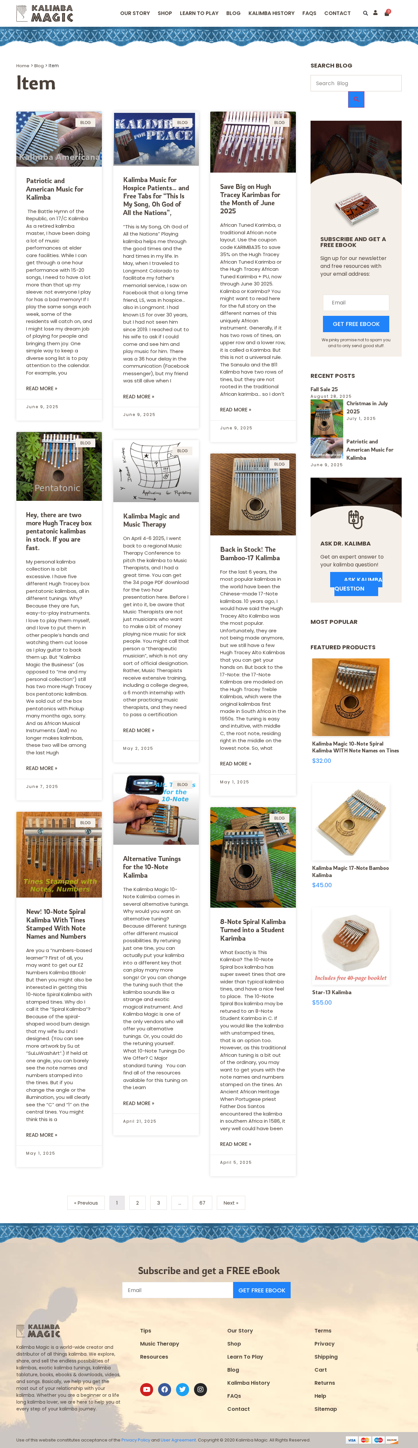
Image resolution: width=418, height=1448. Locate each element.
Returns (324, 1383)
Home (22, 66)
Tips (145, 1330)
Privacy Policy (135, 1440)
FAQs (234, 1396)
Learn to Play (199, 13)
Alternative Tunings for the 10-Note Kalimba (152, 867)
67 (205, 1201)
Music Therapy (159, 1344)
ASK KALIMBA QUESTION (358, 584)
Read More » (41, 388)
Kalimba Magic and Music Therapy (151, 520)
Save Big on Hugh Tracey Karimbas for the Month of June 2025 (250, 198)
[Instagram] (200, 1389)
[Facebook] (164, 1389)
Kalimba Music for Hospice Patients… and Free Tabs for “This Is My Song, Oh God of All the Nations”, (156, 196)
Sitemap (325, 1409)
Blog (233, 13)
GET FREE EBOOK (356, 324)
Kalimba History (272, 13)
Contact (337, 13)
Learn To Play (245, 1357)
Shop (165, 13)
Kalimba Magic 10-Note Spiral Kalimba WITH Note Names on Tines (355, 747)
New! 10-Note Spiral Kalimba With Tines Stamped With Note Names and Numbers (56, 923)
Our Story (135, 13)
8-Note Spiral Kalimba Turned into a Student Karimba (253, 929)
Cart (320, 1370)
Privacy (324, 1344)
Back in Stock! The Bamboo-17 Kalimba (250, 553)
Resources (154, 1357)
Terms (322, 1330)
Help (320, 1396)
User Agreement (178, 1440)
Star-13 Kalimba (331, 992)
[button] (365, 13)
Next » (231, 1202)
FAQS (309, 13)
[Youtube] (146, 1389)
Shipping (326, 1357)
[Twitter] (182, 1389)
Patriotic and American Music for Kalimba (54, 189)
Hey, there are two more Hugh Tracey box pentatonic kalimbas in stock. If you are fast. (59, 531)
